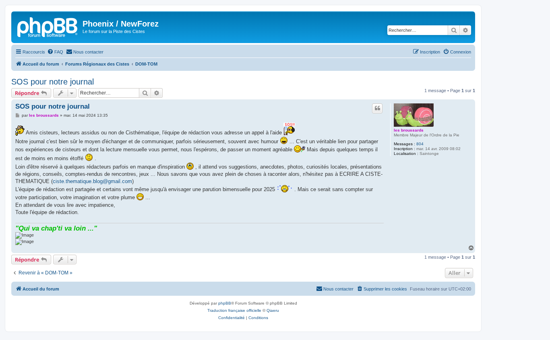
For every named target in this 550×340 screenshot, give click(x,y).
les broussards (409, 130)
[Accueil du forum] (48, 26)
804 (420, 144)
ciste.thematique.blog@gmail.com (92, 181)
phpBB (224, 303)
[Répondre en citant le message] (377, 108)
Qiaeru (273, 310)
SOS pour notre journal (52, 81)
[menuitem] (55, 52)
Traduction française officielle (234, 310)
